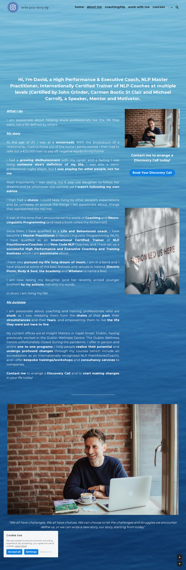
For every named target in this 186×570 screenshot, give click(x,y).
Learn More (21, 546)
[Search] (177, 7)
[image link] (12, 7)
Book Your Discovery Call (152, 172)
